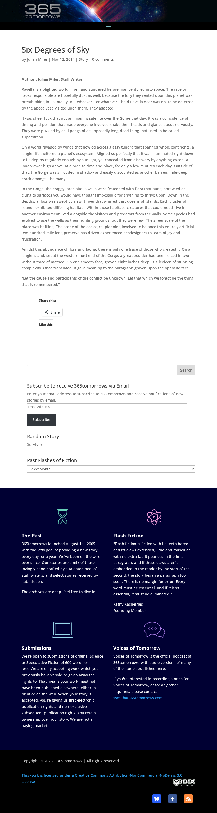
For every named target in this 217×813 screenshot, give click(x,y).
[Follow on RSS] (188, 798)
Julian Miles (37, 59)
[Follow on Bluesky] (156, 798)
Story (83, 59)
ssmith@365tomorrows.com (137, 697)
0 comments (103, 59)
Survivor (34, 444)
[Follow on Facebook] (172, 798)
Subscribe (41, 419)
